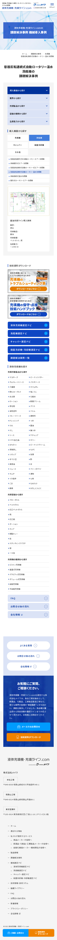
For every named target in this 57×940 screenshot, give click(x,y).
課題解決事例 (36, 54)
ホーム (24, 54)
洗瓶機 (47, 54)
